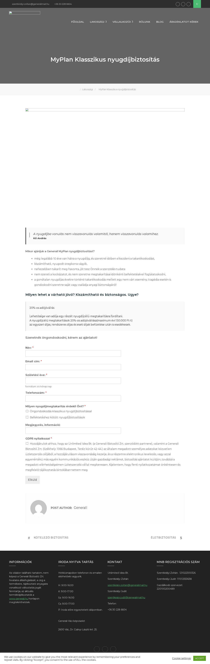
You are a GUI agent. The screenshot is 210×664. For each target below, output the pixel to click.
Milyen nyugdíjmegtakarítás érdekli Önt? (55, 406)
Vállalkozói (122, 21)
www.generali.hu (18, 598)
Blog (160, 21)
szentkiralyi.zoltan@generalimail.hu (127, 585)
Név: (29, 347)
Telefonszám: (36, 392)
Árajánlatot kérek (183, 21)
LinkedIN (183, 4)
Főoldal (77, 21)
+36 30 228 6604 (63, 4)
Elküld (32, 479)
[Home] (77, 89)
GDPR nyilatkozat (38, 438)
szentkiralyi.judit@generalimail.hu (126, 597)
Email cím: (33, 361)
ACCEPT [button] (199, 658)
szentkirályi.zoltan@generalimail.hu (30, 4)
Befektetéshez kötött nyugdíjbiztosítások (57, 417)
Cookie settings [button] (181, 658)
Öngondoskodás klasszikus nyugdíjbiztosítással (61, 411)
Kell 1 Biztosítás (178, 4)
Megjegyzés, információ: (42, 425)
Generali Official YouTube (189, 4)
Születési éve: (36, 375)
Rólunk (144, 21)
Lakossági (97, 21)
